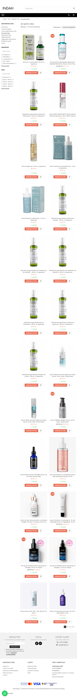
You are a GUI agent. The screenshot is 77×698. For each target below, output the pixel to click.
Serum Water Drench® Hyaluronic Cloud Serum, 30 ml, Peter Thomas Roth (62, 375)
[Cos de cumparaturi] (74, 15)
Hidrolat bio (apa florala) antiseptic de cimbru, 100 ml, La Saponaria (34, 375)
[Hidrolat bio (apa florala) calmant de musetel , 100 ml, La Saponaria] (62, 199)
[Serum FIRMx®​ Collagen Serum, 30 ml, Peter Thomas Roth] (62, 404)
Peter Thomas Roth (8, 63)
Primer (3, 43)
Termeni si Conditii (8, 668)
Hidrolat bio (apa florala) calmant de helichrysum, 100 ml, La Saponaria (33, 115)
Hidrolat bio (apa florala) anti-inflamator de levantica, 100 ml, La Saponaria (62, 271)
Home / (5, 19)
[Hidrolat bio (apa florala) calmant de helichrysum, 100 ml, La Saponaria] (33, 95)
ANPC (29, 673)
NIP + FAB (6, 61)
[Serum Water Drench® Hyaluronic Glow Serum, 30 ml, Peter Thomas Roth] (33, 404)
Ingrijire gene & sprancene (8, 39)
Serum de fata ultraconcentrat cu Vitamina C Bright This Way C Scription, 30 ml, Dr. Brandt (33, 521)
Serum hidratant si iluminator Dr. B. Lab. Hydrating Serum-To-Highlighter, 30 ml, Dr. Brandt (62, 521)
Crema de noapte (6, 29)
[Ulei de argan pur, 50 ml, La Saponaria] (33, 147)
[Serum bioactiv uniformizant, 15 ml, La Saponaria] (33, 199)
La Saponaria (6, 59)
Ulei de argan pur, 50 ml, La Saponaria (34, 166)
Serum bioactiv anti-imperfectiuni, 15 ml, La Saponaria (62, 167)
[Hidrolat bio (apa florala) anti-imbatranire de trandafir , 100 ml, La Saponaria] (33, 252)
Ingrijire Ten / (16, 19)
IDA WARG (6, 57)
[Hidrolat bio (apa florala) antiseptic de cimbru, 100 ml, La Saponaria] (33, 356)
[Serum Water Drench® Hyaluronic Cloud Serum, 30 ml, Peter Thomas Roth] (62, 356)
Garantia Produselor (33, 670)
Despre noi (6, 666)
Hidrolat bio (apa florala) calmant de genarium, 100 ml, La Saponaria (62, 323)
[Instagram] (40, 643)
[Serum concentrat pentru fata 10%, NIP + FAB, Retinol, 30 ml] (62, 596)
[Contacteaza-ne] (69, 15)
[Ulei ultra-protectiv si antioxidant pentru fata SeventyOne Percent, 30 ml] (62, 455)
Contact (5, 675)
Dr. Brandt (6, 54)
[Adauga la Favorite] (40, 72)
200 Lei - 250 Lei (7, 86)
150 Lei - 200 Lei (7, 84)
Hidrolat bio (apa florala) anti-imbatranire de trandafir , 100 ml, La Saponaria (34, 271)
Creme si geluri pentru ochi (8, 31)
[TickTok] (36, 643)
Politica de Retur (32, 668)
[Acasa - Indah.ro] (10, 8)
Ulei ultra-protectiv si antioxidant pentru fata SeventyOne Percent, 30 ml (62, 475)
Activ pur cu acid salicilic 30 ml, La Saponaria (33, 63)
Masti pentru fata (6, 35)
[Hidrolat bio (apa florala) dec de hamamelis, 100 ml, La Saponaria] (33, 304)
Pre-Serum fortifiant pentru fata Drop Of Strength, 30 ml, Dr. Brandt (33, 566)
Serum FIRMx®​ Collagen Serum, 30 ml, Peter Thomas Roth (62, 421)
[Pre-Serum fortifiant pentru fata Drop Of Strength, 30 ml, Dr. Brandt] (33, 550)
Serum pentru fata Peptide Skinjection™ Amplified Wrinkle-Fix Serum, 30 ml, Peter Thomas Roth (62, 63)
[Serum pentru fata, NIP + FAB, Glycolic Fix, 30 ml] (33, 596)
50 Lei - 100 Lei (7, 79)
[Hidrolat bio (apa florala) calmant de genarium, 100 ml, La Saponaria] (62, 304)
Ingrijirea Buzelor (6, 37)
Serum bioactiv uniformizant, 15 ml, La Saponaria (34, 219)
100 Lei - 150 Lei (7, 81)
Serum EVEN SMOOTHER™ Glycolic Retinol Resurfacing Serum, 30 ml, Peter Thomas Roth (62, 115)
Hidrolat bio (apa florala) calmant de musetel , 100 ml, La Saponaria (62, 219)
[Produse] (3, 15)
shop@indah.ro (63, 645)
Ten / (10, 19)
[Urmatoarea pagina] (73, 627)
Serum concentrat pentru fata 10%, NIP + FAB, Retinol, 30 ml (62, 612)
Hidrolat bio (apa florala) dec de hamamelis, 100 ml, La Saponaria (33, 323)
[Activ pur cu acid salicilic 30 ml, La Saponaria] (33, 46)
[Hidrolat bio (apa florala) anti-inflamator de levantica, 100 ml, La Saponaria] (62, 252)
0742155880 (63, 642)
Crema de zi (4, 27)
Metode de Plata (32, 666)
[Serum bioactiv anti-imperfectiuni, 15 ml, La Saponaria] (62, 147)
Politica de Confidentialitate (11, 653)
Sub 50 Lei (6, 77)
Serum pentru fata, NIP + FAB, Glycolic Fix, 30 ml (33, 612)
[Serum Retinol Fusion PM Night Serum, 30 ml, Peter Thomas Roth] (33, 454)
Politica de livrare (7, 673)
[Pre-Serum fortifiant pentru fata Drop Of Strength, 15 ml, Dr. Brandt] (62, 550)
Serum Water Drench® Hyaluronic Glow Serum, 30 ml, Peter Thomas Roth (33, 421)
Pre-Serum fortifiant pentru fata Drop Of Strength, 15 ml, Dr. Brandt (62, 566)
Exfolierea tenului (6, 41)
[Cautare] (74, 8)
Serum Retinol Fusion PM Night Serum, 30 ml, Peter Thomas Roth (33, 475)
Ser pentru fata (5, 33)
